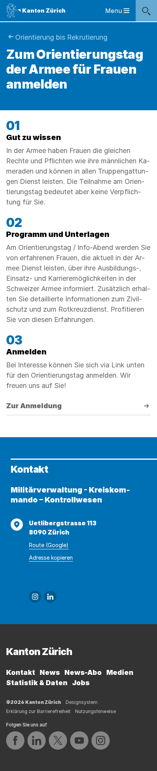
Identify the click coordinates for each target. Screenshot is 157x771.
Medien (119, 672)
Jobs (81, 683)
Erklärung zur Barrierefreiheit (38, 711)
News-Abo (83, 672)
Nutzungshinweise (95, 711)
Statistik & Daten (36, 683)
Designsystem (82, 702)
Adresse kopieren (51, 557)
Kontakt (20, 672)
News (50, 672)
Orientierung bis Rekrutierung (61, 37)
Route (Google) (49, 545)
